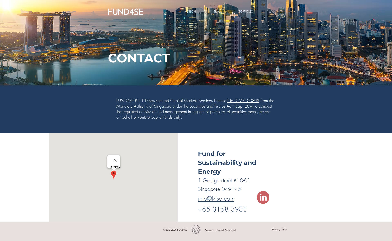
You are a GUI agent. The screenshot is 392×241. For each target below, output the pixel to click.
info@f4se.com (216, 199)
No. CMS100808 (243, 100)
